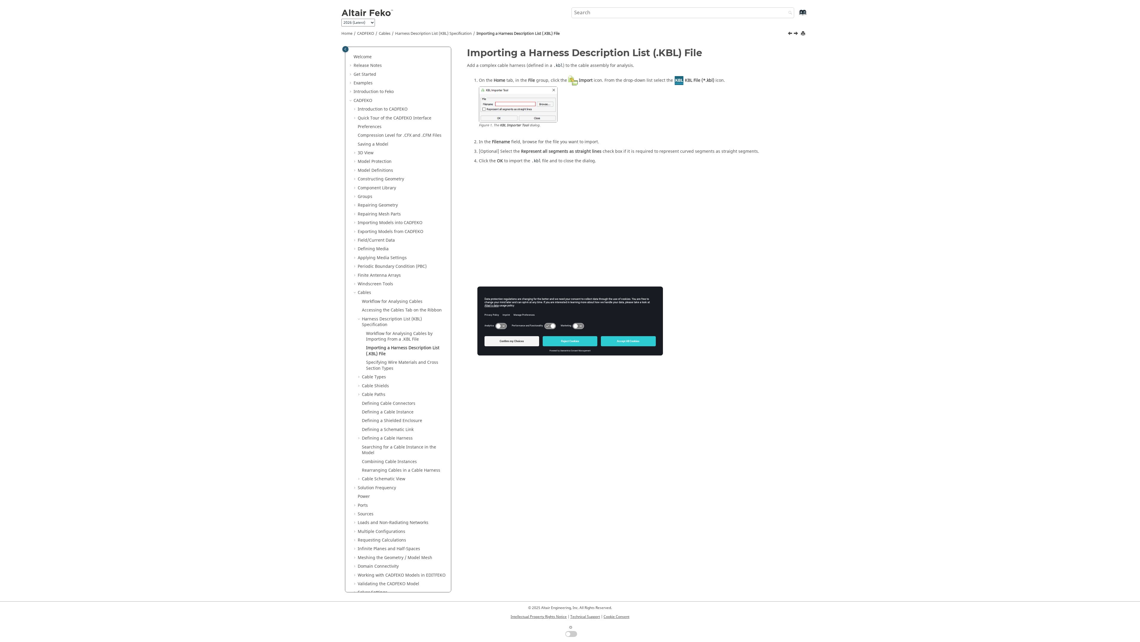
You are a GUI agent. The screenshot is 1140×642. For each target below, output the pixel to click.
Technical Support (585, 616)
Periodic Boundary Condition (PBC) (392, 266)
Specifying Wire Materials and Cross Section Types (402, 365)
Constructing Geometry (381, 179)
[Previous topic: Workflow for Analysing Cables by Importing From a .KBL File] (790, 34)
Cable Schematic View (383, 479)
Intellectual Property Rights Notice (539, 616)
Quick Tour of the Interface (394, 118)
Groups (365, 196)
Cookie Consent (616, 616)
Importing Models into (390, 223)
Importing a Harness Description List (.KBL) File (518, 33)
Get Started (365, 74)
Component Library (377, 188)
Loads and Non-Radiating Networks (393, 523)
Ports (363, 505)
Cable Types (374, 377)
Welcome (363, 57)
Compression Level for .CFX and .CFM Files (399, 135)
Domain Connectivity (378, 566)
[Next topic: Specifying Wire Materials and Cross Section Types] (796, 34)
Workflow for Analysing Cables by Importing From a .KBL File (399, 337)
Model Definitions (375, 170)
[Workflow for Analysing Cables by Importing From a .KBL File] (790, 34)
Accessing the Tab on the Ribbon (402, 310)
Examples (363, 83)
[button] (351, 57)
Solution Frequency (377, 488)
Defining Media (373, 249)
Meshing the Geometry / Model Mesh (395, 558)
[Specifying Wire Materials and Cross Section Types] (796, 34)
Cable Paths (373, 394)
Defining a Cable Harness (387, 438)
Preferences (369, 127)
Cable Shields (375, 386)
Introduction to (374, 92)
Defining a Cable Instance (388, 412)
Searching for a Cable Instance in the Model (399, 450)
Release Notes (368, 65)
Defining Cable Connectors (388, 403)
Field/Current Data (376, 240)
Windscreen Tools (375, 284)
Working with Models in (402, 575)
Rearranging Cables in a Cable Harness (401, 470)
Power (364, 496)
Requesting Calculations (382, 540)
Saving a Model (373, 144)
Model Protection (375, 161)
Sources (365, 514)
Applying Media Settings (382, 258)
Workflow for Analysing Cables (392, 301)
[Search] (788, 13)
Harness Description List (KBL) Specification (433, 33)
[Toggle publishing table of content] (345, 49)
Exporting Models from (390, 232)
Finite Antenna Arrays (379, 275)
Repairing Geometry (378, 205)
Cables (384, 33)
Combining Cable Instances (389, 462)
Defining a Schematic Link (388, 430)
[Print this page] (803, 34)
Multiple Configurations (381, 531)
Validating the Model (388, 584)
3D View (365, 153)
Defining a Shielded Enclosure (392, 421)
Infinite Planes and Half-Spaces (389, 549)
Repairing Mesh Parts (379, 214)
